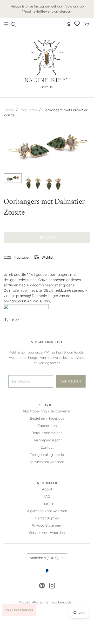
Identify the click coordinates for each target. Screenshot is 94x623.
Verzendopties (47, 518)
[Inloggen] (68, 24)
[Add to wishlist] (36, 257)
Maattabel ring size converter (47, 411)
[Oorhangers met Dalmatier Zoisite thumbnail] (13, 178)
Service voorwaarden (47, 532)
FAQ (47, 496)
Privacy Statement (47, 525)
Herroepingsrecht (47, 440)
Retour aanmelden (47, 433)
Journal (47, 503)
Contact (47, 447)
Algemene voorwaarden (47, 511)
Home (9, 110)
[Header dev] (6, 24)
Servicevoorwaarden (47, 462)
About (47, 489)
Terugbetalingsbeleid (47, 454)
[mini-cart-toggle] (86, 24)
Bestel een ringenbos (47, 418)
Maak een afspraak (19, 609)
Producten (28, 110)
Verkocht (47, 237)
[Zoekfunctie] (13, 24)
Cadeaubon (47, 425)
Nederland (44, 558)
